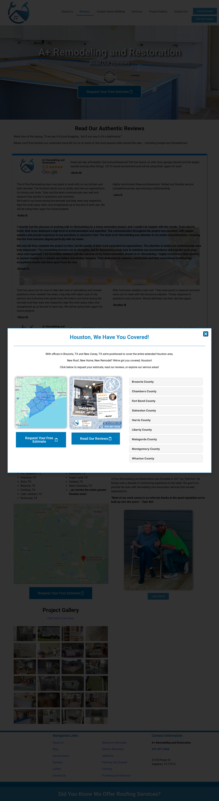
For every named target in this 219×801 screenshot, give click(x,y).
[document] (109, 400)
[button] (206, 334)
